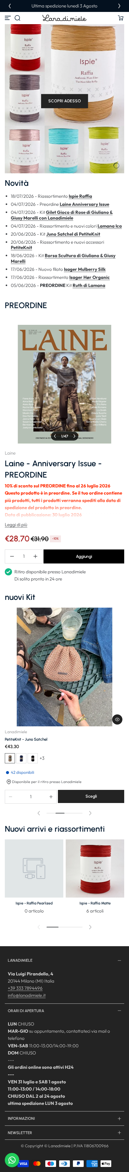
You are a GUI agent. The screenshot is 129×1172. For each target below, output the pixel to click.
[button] (17, 18)
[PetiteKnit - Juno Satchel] (64, 667)
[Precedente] (9, 6)
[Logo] (64, 17)
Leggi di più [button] (16, 524)
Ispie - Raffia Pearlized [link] (34, 903)
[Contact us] (12, 1160)
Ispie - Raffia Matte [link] (95, 903)
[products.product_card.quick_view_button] (117, 719)
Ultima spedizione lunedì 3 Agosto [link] (65, 6)
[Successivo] (119, 6)
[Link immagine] (34, 878)
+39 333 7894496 (25, 988)
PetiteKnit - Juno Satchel (26, 739)
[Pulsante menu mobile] (8, 17)
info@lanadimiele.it (27, 995)
